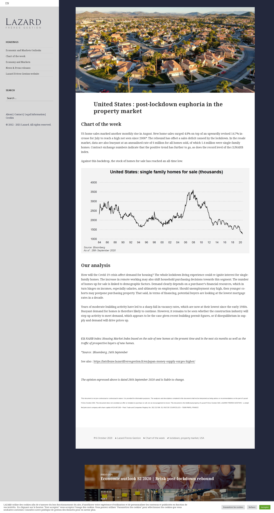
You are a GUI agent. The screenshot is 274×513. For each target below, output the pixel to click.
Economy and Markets (18, 62)
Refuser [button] (252, 507)
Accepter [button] (265, 507)
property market (190, 438)
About (9, 114)
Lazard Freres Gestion (129, 438)
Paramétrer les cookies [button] (233, 507)
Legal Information (35, 114)
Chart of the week (15, 56)
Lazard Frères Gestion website (22, 73)
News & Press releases (18, 67)
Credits (10, 117)
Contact (18, 114)
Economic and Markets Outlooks (23, 50)
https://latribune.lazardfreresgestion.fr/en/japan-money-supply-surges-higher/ (144, 361)
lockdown (175, 438)
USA (202, 438)
